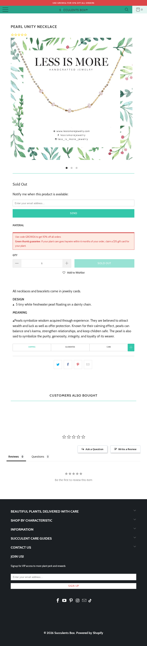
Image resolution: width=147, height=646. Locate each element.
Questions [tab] (38, 456)
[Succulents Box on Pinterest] (71, 600)
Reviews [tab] (13, 456)
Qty (15, 255)
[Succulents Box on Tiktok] (90, 601)
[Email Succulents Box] (84, 600)
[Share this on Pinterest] (78, 364)
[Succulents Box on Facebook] (58, 600)
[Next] (129, 104)
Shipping (31, 347)
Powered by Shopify (89, 633)
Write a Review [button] (127, 449)
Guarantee (70, 347)
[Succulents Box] (73, 9)
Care (109, 347)
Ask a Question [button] (94, 449)
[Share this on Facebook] (68, 364)
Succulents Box (64, 633)
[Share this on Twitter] (58, 364)
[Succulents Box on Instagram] (78, 600)
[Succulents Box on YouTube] (64, 600)
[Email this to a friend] (88, 364)
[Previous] (14, 104)
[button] (74, 272)
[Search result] (127, 9)
